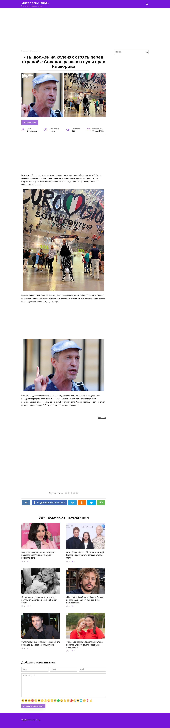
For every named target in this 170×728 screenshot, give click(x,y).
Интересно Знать (35, 3)
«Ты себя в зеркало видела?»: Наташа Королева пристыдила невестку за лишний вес (84, 645)
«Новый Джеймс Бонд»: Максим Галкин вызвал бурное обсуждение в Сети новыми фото (85, 600)
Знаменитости (30, 122)
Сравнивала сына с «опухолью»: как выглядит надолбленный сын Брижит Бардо (39, 600)
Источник (102, 418)
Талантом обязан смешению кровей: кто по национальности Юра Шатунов (40, 643)
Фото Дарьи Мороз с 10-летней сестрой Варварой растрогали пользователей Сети (85, 555)
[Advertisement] (85, 31)
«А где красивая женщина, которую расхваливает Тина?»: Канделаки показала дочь (38, 555)
